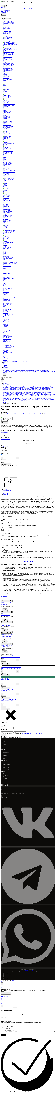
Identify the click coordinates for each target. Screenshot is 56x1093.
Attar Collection (12, 392)
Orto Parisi (14, 398)
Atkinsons (7, 392)
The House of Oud (15, 399)
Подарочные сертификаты (8, 763)
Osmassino (9, 390)
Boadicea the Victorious (21, 392)
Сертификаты (6, 752)
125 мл (3, 454)
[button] (2, 986)
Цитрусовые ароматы (31, 389)
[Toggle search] (2, 381)
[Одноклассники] (5, 466)
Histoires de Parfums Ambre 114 (8, 700)
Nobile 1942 (47, 397)
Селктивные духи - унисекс (42, 387)
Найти (2, 378)
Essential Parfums (16, 393)
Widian (22, 400)
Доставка (5, 493)
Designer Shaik (45, 392)
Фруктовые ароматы (41, 389)
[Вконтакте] (28, 847)
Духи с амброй (46, 386)
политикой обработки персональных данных (31, 733)
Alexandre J (34, 390)
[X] (3, 466)
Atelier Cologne (47, 390)
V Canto (50, 399)
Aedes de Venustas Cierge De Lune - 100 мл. (10, 668)
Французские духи (7, 386)
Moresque (34, 397)
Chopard (31, 392)
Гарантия (5, 494)
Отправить (3, 1034)
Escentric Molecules (8, 393)
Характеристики (7, 490)
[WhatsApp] (11, 466)
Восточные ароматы (23, 388)
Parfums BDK (20, 398)
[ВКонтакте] (1, 466)
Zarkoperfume (30, 400)
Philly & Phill (35, 398)
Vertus (11, 400)
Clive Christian (36, 392)
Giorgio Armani (12, 394)
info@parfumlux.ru (5, 797)
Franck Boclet (40, 393)
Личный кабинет (6, 764)
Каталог (4, 744)
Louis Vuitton (15, 390)
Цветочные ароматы (32, 388)
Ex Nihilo (31, 393)
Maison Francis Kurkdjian (44, 395)
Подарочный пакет (28, 441)
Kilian (11, 395)
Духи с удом (25, 386)
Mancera (8, 397)
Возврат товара (6, 769)
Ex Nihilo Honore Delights (6, 690)
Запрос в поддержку (7, 773)
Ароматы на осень (37, 400)
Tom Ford (46, 399)
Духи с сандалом (39, 386)
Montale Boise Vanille (5, 615)
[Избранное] (2, 601)
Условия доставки (6, 766)
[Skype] (13, 466)
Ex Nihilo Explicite (5, 679)
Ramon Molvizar (41, 398)
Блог (4, 758)
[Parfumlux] (3, 12)
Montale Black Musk (5, 604)
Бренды (4, 745)
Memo (27, 397)
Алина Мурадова (6, 739)
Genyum (7, 394)
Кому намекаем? (4, 725)
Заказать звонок (4, 11)
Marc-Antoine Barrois (14, 397)
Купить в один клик (5, 464)
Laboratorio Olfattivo (17, 395)
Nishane (43, 397)
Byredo (28, 392)
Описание (5, 489)
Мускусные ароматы (12, 389)
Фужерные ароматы (21, 389)
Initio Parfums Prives (47, 394)
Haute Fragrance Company (22, 394)
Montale (30, 397)
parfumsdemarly (4, 596)
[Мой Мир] (7, 466)
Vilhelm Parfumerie (16, 400)
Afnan (27, 390)
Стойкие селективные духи (11, 388)
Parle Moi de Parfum (27, 398)
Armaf (42, 390)
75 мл (3, 456)
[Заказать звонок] (28, 1002)
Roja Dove (47, 398)
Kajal (9, 395)
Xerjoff (25, 400)
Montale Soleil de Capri (6, 646)
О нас (4, 756)
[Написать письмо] (28, 1004)
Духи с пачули (31, 386)
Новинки (44, 400)
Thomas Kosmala (34, 399)
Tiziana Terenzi (41, 399)
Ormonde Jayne (8, 398)
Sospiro (9, 399)
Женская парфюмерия (20, 387)
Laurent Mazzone (26, 395)
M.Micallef (36, 395)
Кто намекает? (4, 729)
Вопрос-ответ (6, 776)
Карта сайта (5, 778)
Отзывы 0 (5, 491)
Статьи (4, 779)
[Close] (2, 983)
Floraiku (35, 393)
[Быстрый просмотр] (11, 601)
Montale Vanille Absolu (6, 625)
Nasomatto (39, 397)
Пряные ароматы (41, 388)
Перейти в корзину (5, 996)
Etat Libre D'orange (24, 393)
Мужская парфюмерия (30, 387)
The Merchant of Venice (25, 399)
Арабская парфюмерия (17, 386)
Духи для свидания (10, 387)
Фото (4, 747)
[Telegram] (15, 466)
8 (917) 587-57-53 (4, 7)
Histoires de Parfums (32, 394)
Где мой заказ (5, 775)
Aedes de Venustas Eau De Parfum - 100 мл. (10, 657)
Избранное (5, 422)
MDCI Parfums (22, 397)
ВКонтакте (5, 741)
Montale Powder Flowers (6, 636)
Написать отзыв (4, 3)
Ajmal (30, 390)
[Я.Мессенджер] (16, 466)
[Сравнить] (4, 601)
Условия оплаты (6, 767)
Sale (7, 399)
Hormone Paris (40, 394)
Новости (5, 755)
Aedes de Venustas (22, 390)
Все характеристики (5, 439)
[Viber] (9, 466)
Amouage (39, 390)
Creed (41, 392)
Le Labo (32, 395)
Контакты (5, 753)
